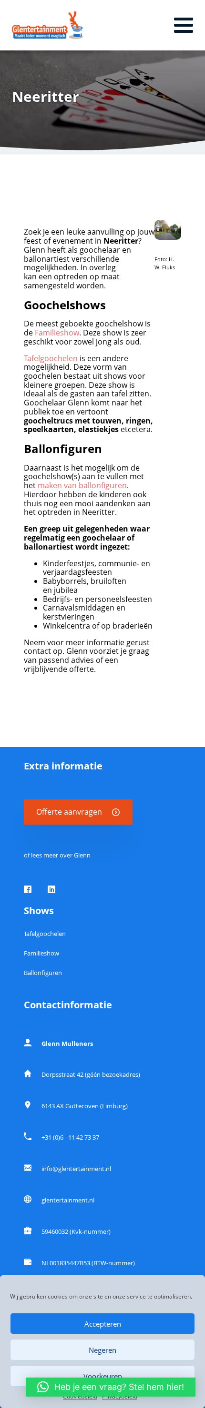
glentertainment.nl (67, 1200)
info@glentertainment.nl (76, 1168)
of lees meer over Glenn (57, 855)
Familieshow (57, 332)
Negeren (102, 1350)
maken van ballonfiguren (82, 485)
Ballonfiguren (43, 972)
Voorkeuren (102, 1376)
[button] (110, 1387)
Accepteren (102, 1324)
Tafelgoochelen (51, 358)
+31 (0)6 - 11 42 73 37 (70, 1137)
